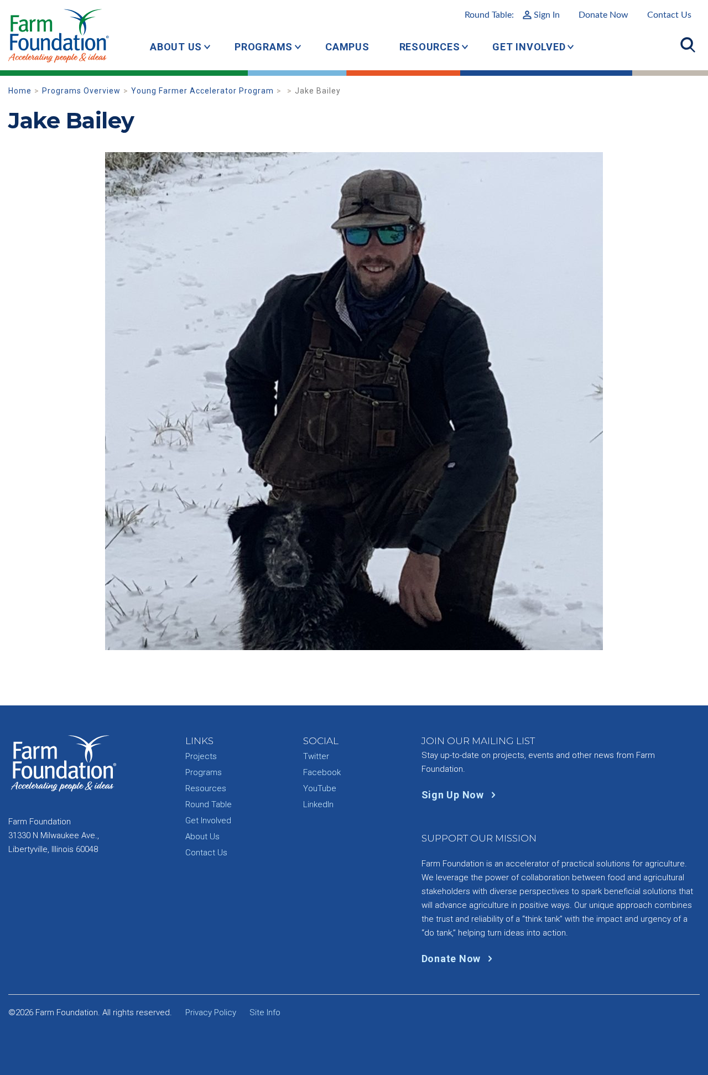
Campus (347, 47)
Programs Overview (81, 90)
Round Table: (512, 15)
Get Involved (528, 47)
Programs (264, 47)
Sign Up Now (454, 795)
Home (20, 90)
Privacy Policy (210, 1012)
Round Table (208, 804)
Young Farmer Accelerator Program (202, 90)
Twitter (316, 756)
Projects (201, 756)
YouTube (319, 788)
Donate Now (603, 15)
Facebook (322, 772)
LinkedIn (318, 804)
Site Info (264, 1012)
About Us (176, 47)
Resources (429, 47)
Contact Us (669, 15)
